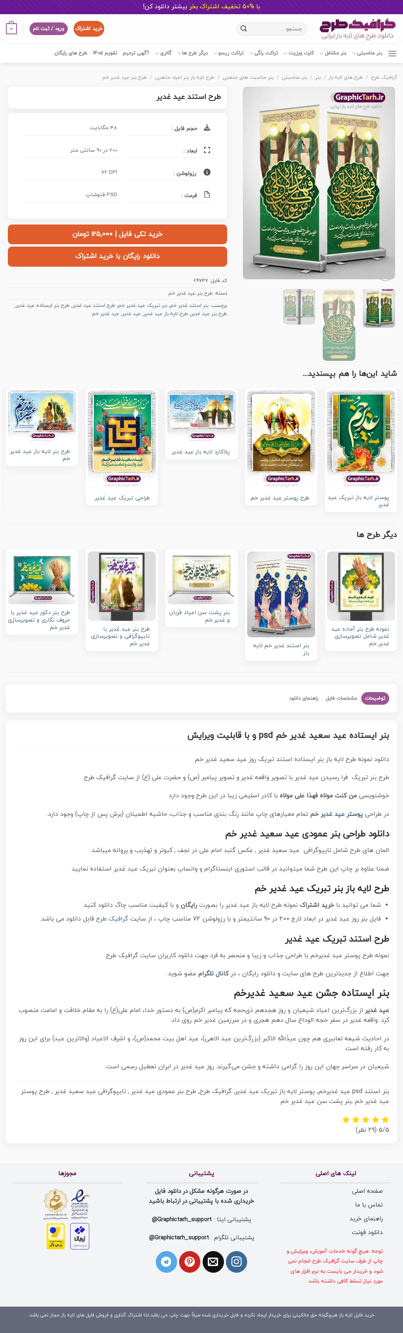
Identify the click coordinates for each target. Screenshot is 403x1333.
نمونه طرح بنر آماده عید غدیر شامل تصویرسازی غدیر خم (360, 637)
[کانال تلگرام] (166, 1261)
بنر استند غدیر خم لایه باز (281, 649)
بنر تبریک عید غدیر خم (142, 305)
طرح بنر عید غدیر (209, 313)
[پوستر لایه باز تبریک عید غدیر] (361, 439)
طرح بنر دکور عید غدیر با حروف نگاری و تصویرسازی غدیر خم (39, 620)
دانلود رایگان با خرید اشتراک (118, 256)
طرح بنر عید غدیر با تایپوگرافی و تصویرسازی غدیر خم (120, 637)
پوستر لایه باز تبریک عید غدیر (358, 501)
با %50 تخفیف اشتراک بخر (201, 6)
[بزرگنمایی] (385, 273)
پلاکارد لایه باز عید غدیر (201, 452)
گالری (165, 53)
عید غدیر (131, 313)
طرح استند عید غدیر (93, 305)
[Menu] (392, 53)
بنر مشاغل (335, 53)
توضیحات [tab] (375, 698)
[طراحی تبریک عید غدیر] (122, 439)
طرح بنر (379, 777)
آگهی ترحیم (136, 53)
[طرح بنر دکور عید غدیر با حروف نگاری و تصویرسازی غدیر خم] (42, 578)
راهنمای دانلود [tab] (303, 698)
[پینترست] (189, 1261)
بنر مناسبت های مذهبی (248, 77)
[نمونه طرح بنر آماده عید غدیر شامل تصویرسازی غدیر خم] (361, 586)
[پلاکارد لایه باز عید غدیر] (201, 416)
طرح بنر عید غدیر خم (124, 77)
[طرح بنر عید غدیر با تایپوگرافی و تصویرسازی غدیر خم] (122, 586)
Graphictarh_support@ (182, 1219)
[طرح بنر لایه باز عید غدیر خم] (42, 416)
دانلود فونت (367, 1232)
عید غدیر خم (105, 313)
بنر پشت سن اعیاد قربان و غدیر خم (199, 616)
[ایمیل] (213, 1261)
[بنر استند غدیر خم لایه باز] (281, 594)
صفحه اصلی (367, 1191)
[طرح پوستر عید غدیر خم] (281, 439)
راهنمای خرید (366, 1218)
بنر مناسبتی (369, 53)
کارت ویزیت (301, 53)
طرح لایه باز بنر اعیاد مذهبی (184, 77)
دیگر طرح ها (195, 53)
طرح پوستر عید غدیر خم (280, 498)
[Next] (250, 184)
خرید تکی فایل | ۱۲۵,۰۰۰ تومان (117, 234)
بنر (318, 77)
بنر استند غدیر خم (189, 305)
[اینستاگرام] (236, 1261)
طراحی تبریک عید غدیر (122, 498)
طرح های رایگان (70, 53)
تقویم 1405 (105, 53)
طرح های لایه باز (346, 77)
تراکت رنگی (266, 53)
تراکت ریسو (231, 53)
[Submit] (243, 29)
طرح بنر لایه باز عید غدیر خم (40, 455)
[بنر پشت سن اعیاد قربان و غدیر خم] (201, 578)
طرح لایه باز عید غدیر (166, 313)
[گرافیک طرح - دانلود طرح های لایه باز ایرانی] (357, 29)
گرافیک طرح (384, 77)
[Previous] (382, 184)
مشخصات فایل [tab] (341, 698)
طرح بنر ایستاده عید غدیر (43, 305)
